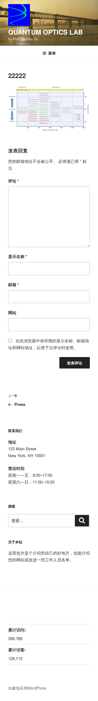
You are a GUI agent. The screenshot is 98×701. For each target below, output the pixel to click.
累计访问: (17, 630)
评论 (13, 181)
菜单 (52, 53)
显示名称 (17, 256)
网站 (12, 313)
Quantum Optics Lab (45, 32)
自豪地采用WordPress (27, 688)
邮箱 (13, 284)
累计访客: (17, 650)
